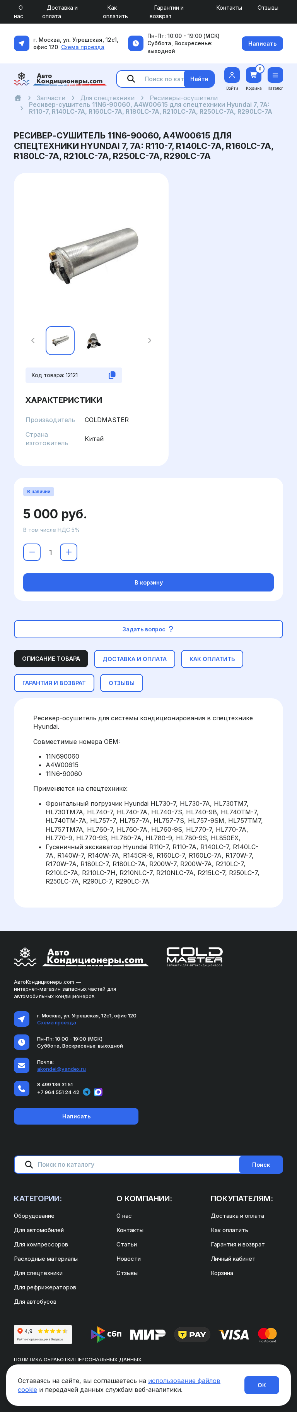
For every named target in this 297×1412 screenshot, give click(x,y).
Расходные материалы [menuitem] (46, 1258)
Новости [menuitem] (128, 1258)
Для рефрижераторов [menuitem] (45, 1287)
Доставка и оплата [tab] (134, 659)
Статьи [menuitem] (126, 1244)
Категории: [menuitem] (38, 1198)
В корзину (149, 582)
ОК (262, 1385)
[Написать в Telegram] (86, 1092)
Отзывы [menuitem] (268, 7)
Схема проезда (82, 47)
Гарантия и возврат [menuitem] (238, 1244)
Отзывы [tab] (122, 683)
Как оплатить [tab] (212, 659)
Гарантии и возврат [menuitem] (167, 11)
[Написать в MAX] (98, 1092)
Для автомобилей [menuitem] (39, 1230)
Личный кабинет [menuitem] (233, 1258)
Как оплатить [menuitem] (115, 11)
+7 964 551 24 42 (58, 1092)
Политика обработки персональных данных (78, 1359)
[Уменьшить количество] (32, 552)
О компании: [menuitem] (144, 1198)
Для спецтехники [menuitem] (38, 1273)
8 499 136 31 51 (55, 1084)
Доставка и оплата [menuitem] (60, 11)
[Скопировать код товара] (112, 375)
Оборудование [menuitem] (34, 1215)
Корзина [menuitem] (222, 1273)
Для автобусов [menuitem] (35, 1301)
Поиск (261, 1164)
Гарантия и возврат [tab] (54, 683)
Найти (199, 78)
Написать (262, 43)
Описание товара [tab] (51, 658)
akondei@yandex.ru (61, 1069)
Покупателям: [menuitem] (242, 1198)
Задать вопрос (145, 629)
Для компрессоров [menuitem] (41, 1244)
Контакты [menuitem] (229, 7)
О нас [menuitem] (18, 11)
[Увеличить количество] (68, 552)
